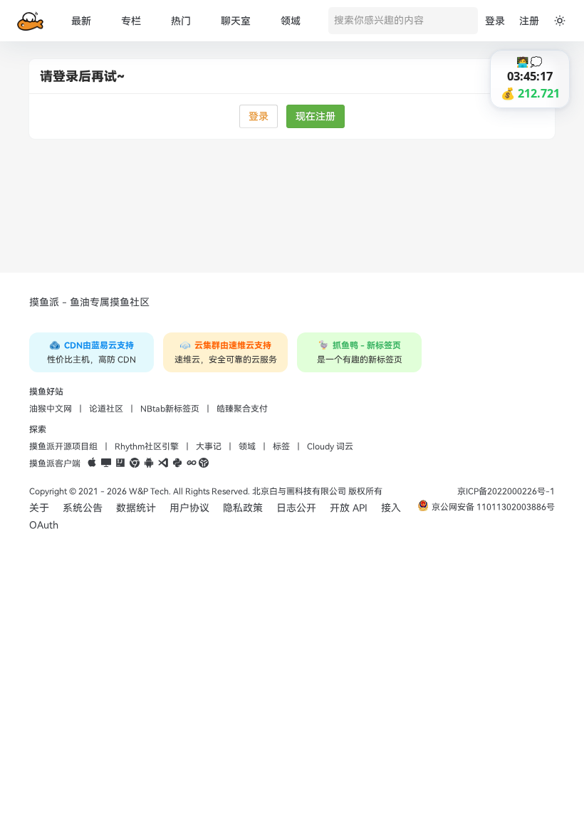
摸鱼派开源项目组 (63, 446)
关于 (39, 508)
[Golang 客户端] (192, 463)
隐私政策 (243, 508)
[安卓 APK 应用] (149, 463)
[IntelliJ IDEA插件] (120, 463)
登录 (495, 21)
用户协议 (189, 508)
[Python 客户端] (177, 463)
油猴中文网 (50, 409)
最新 (81, 21)
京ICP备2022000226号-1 (506, 491)
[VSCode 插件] (163, 463)
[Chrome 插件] (135, 463)
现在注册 (315, 116)
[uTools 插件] (204, 463)
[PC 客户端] (106, 463)
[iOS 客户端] (92, 463)
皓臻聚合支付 (242, 409)
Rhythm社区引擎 (147, 446)
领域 (291, 21)
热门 (181, 21)
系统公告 (83, 508)
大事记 (208, 446)
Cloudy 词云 (330, 446)
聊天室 (236, 21)
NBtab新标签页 (169, 409)
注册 (529, 21)
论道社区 (106, 409)
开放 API (348, 508)
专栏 (131, 21)
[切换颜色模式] (559, 21)
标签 (281, 446)
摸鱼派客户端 (54, 463)
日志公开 (296, 508)
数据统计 (136, 508)
